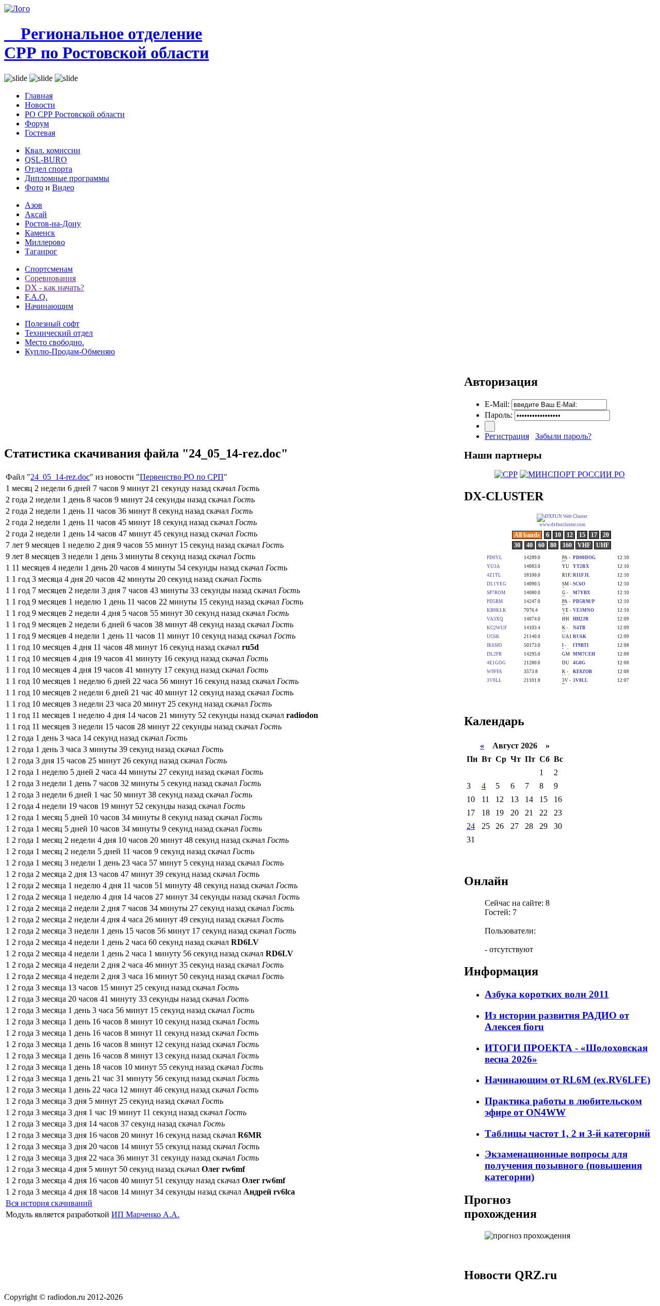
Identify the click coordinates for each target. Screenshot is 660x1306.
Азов (33, 205)
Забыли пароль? (563, 436)
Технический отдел (59, 333)
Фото (34, 187)
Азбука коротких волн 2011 (547, 994)
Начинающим (49, 306)
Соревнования (50, 278)
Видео (63, 187)
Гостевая (40, 132)
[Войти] (490, 426)
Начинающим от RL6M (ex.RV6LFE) (567, 1079)
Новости (40, 105)
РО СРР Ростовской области (75, 114)
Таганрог (41, 251)
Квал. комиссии (52, 150)
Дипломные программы (67, 178)
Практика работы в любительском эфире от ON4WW (563, 1107)
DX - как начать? (54, 287)
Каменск (40, 232)
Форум (37, 123)
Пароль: (499, 415)
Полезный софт (52, 323)
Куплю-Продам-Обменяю (70, 351)
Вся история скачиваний (49, 1203)
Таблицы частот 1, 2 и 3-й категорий (567, 1133)
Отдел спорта (48, 169)
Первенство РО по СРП (182, 476)
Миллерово (45, 242)
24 (471, 826)
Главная (39, 95)
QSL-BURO (46, 159)
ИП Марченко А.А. (145, 1214)
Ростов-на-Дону (53, 223)
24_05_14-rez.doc (60, 476)
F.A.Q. (36, 296)
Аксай (36, 214)
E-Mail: (497, 404)
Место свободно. (54, 342)
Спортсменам (49, 269)
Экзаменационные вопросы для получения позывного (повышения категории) (563, 1165)
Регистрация (507, 436)
